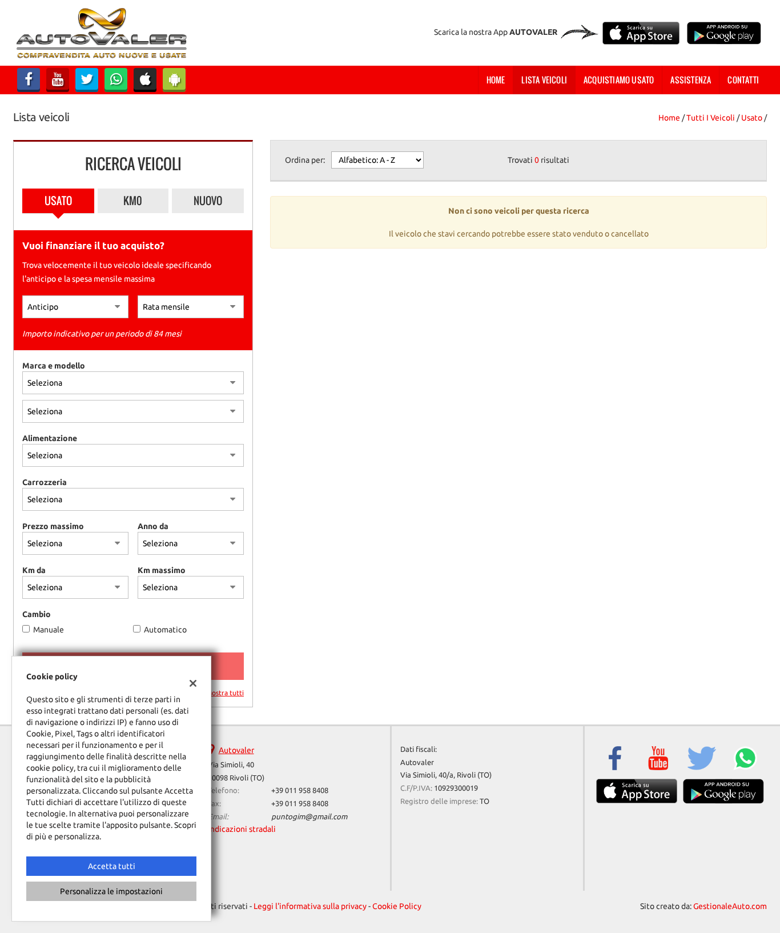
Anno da (153, 526)
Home (496, 80)
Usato (58, 200)
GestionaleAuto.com (730, 906)
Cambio (36, 614)
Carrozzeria (44, 482)
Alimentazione (49, 438)
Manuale (48, 629)
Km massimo (162, 570)
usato (751, 117)
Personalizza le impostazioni (111, 891)
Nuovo (208, 200)
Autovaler (236, 750)
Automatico (165, 629)
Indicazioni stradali (242, 829)
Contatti (743, 80)
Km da (34, 570)
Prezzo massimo (53, 526)
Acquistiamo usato (619, 80)
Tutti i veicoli (710, 117)
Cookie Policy (396, 906)
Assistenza (690, 80)
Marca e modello (53, 365)
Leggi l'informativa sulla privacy (310, 906)
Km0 (132, 200)
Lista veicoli (544, 80)
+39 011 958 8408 (299, 790)
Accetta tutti (111, 866)
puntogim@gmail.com (309, 816)
